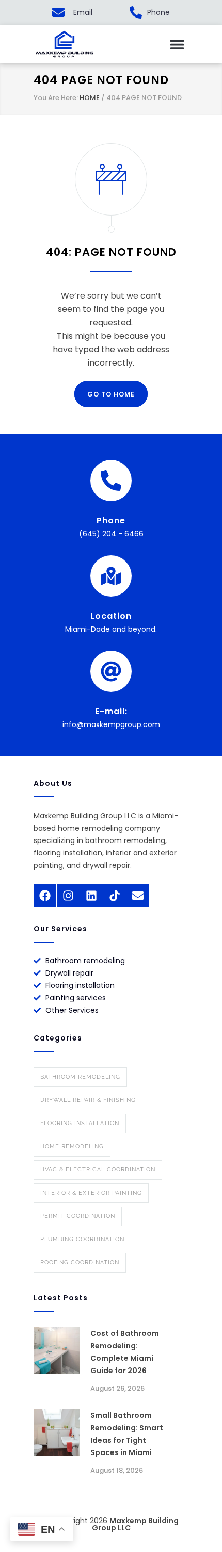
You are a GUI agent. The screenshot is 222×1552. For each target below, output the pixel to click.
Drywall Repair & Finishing (88, 1100)
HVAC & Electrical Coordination (97, 1169)
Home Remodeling (72, 1146)
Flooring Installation (79, 1123)
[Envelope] (137, 895)
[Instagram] (68, 895)
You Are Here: (56, 98)
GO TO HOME (111, 394)
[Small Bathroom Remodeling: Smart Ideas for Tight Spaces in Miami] (57, 1432)
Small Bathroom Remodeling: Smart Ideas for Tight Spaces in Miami (126, 1434)
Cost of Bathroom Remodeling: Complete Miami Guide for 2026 (124, 1352)
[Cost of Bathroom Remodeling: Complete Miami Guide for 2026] (57, 1350)
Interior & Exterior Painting (91, 1193)
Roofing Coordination (79, 1262)
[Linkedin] (91, 895)
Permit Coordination (77, 1216)
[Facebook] (45, 895)
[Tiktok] (114, 895)
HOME (90, 98)
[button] (176, 44)
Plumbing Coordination (82, 1239)
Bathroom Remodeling (80, 1077)
